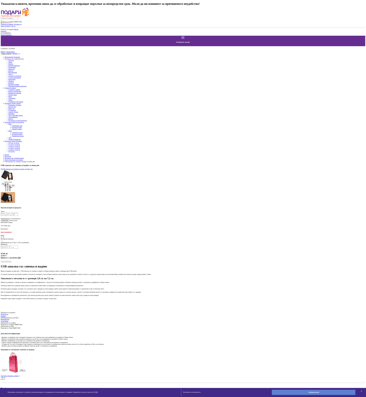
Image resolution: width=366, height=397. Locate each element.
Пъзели (10, 64)
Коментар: (4, 244)
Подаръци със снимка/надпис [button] (14, 59)
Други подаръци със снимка (14, 160)
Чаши (10, 62)
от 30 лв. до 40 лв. (14, 148)
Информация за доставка (5, 320)
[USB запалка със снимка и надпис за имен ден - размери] (8, 180)
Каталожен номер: (7, 222)
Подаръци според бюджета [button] (13, 141)
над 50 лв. (11, 151)
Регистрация (10, 52)
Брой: (2, 235)
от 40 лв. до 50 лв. (14, 150)
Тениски (11, 60)
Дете (9, 138)
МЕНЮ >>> (16, 53)
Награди (11, 83)
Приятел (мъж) (17, 129)
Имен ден (11, 108)
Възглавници (12, 72)
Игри (10, 96)
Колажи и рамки (13, 84)
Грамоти (11, 81)
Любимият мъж (17, 126)
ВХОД (3, 52)
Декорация (11, 98)
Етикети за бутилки (14, 76)
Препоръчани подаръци (12, 57)
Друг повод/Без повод (15, 115)
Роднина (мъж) (17, 127)
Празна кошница (6, 35)
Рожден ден (12, 107)
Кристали (11, 69)
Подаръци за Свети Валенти (17, 120)
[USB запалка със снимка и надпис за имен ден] (17, 169)
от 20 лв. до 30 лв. (14, 146)
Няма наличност (6, 261)
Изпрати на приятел (4, 315)
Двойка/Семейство (14, 139)
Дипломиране (12, 117)
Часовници (12, 67)
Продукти (8, 156)
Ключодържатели (14, 65)
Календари (11, 79)
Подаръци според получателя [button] (14, 122)
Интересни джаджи (14, 93)
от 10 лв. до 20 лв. (14, 144)
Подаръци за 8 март (14, 105)
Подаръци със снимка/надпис (14, 158)
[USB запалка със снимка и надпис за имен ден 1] (8, 202)
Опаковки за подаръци (15, 101)
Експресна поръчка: (7, 239)
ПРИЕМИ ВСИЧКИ (313, 392)
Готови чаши (12, 95)
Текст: (3, 211)
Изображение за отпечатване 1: (11, 218)
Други (10, 74)
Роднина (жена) (17, 134)
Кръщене (11, 114)
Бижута (10, 71)
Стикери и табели (14, 89)
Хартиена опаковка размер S (10, 376)
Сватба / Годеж (13, 112)
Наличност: (4, 229)
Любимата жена (17, 132)
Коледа (10, 119)
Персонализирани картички (17, 86)
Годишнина (12, 110)
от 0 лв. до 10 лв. (13, 143)
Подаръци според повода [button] (13, 103)
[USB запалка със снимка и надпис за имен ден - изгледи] (8, 191)
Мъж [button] (10, 124)
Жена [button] (10, 131)
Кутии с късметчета (14, 91)
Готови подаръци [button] (10, 88)
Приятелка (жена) (18, 136)
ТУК (96, 392)
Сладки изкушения (14, 77)
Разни (10, 100)
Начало (7, 155)
